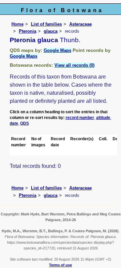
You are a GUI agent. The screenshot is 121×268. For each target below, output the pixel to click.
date (14, 123)
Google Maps (57, 50)
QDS (24, 123)
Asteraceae (80, 24)
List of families (46, 24)
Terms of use (60, 265)
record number (80, 118)
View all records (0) (74, 65)
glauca (50, 31)
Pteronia (27, 31)
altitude (103, 118)
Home (17, 24)
